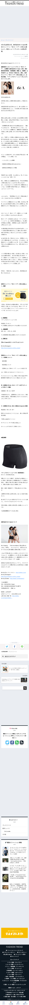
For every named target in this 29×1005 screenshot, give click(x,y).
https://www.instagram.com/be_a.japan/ (10, 348)
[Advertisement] (14, 22)
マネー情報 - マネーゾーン (15, 974)
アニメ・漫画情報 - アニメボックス (15, 966)
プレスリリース (13, 651)
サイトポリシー (23, 952)
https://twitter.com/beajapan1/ (17, 578)
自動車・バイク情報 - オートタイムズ (15, 978)
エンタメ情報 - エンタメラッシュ (15, 964)
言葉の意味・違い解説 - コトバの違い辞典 (15, 996)
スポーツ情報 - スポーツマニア (15, 972)
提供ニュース (6, 828)
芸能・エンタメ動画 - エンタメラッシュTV (15, 984)
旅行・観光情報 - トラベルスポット (15, 976)
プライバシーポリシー (9, 952)
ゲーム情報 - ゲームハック (15, 968)
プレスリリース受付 (20, 954)
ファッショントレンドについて (15, 950)
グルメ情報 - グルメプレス (15, 962)
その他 (4, 834)
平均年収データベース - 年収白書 (15, 992)
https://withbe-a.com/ (21, 572)
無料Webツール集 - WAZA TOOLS (15, 994)
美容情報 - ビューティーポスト (15, 970)
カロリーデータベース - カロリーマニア (15, 990)
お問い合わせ (8, 954)
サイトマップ (15, 956)
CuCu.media (7, 831)
